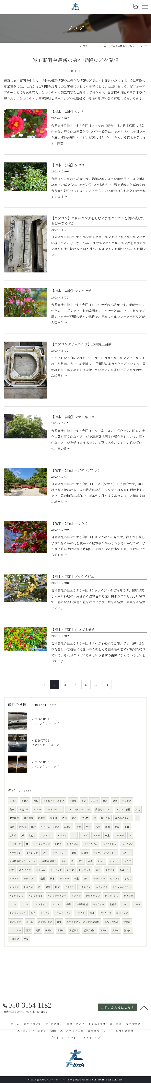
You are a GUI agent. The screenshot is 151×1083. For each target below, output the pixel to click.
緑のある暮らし (123, 818)
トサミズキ (72, 844)
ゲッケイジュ (112, 895)
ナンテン (45, 913)
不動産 (72, 800)
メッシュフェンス (50, 826)
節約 (33, 826)
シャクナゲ (99, 904)
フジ (45, 852)
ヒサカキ (80, 913)
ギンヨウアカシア (57, 895)
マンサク (114, 861)
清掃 (74, 852)
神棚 (92, 913)
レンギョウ (85, 869)
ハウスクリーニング (53, 800)
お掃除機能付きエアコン (22, 861)
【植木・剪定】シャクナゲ (71, 290)
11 (107, 685)
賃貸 (83, 800)
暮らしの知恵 (111, 921)
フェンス (126, 800)
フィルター (15, 930)
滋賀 (28, 930)
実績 (38, 930)
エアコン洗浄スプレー (105, 852)
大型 (98, 826)
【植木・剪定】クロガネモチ (73, 629)
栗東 (107, 835)
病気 (57, 887)
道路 (64, 818)
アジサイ (61, 835)
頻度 (117, 826)
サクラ (101, 861)
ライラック (56, 869)
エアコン (57, 904)
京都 (105, 800)
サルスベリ (15, 844)
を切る (58, 844)
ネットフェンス (54, 809)
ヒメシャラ (32, 852)
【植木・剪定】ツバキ (68, 111)
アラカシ (69, 887)
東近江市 (74, 930)
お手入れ (105, 818)
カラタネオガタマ (121, 887)
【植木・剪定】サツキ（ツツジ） (76, 470)
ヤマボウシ (15, 852)
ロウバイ (110, 869)
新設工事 (24, 809)
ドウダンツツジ (41, 844)
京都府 (13, 835)
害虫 (47, 887)
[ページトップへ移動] (144, 1007)
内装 (35, 800)
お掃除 (84, 852)
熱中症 (41, 818)
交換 (26, 939)
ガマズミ (14, 878)
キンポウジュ (16, 895)
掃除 (68, 904)
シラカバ (64, 878)
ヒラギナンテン (62, 913)
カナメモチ (102, 887)
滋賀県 (67, 826)
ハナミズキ (127, 844)
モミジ (96, 835)
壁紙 (114, 800)
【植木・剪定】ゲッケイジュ (72, 576)
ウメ (73, 835)
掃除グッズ (122, 913)
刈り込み (40, 869)
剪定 (137, 809)
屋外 (88, 826)
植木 (52, 878)
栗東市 (48, 930)
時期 (11, 869)
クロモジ (119, 835)
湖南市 (127, 930)
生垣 (33, 913)
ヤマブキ (115, 878)
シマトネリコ (40, 904)
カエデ (84, 835)
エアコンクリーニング (78, 809)
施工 (98, 869)
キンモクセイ (36, 895)
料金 (76, 878)
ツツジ (24, 904)
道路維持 (14, 818)
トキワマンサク (17, 913)
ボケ (80, 861)
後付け (32, 835)
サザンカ (128, 895)
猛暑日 (53, 818)
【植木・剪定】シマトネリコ (73, 416)
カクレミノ (85, 887)
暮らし (29, 921)
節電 (59, 921)
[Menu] (144, 7)
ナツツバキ (99, 878)
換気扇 (127, 921)
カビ (64, 861)
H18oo (37, 809)
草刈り (128, 878)
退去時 (94, 800)
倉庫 (107, 826)
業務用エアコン (103, 809)
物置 (78, 826)
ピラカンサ (105, 913)
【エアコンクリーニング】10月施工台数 (81, 344)
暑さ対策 (28, 818)
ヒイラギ (28, 887)
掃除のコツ (15, 921)
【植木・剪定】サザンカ (69, 523)
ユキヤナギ (25, 869)
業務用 (113, 904)
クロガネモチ (93, 895)
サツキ (12, 904)
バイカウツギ (90, 844)
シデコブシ (30, 878)
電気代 (22, 826)
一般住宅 (14, 939)
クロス (25, 800)
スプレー (126, 852)
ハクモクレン (109, 844)
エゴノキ (124, 869)
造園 (43, 878)
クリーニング (59, 852)
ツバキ (137, 904)
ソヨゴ (125, 904)
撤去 (11, 809)
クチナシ (76, 895)
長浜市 (13, 800)
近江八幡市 (89, 930)
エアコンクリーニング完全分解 (83, 921)
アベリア (14, 887)
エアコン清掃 (123, 809)
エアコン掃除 (45, 921)
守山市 (84, 818)
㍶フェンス (46, 835)
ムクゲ (127, 861)
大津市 (115, 930)
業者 (126, 826)
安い (86, 878)
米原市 (60, 930)
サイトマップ (92, 1037)
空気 (11, 826)
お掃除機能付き (48, 861)
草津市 (103, 930)
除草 (74, 818)
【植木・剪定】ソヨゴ (68, 164)
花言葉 (70, 869)
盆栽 (90, 861)
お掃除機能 (82, 904)
